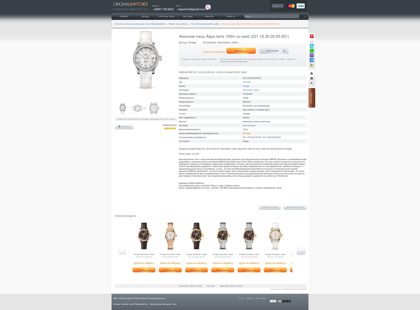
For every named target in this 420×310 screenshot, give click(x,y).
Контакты (250, 298)
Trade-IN (230, 16)
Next (301, 251)
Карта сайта (261, 298)
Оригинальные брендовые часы (163, 304)
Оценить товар (270, 207)
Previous (122, 251)
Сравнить (126, 126)
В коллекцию (272, 51)
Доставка (188, 16)
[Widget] (312, 65)
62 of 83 (210, 285)
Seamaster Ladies (251, 89)
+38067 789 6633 (163, 9)
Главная (124, 16)
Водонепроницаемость (189, 129)
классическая (249, 125)
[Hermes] (311, 106)
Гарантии (209, 16)
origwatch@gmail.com (191, 9)
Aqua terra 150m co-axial (190, 285)
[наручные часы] (133, 6)
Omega (246, 85)
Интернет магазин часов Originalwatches (130, 304)
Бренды (145, 16)
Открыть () (278, 6)
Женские (247, 81)
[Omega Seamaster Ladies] (312, 83)
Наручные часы (166, 16)
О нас (241, 298)
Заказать (241, 51)
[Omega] (312, 78)
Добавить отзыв (295, 207)
